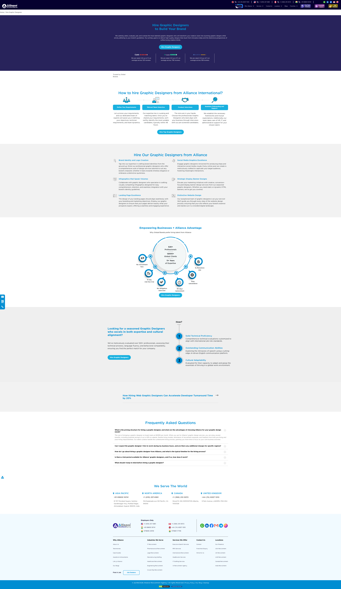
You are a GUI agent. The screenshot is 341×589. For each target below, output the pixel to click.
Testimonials (117, 548)
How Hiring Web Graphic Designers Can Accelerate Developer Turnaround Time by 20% (168, 397)
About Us (116, 544)
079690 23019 (149, 531)
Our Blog (199, 583)
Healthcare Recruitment (154, 561)
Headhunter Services (179, 557)
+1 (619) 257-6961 (151, 497)
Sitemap (206, 583)
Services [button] (259, 6)
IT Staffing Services (179, 561)
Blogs (286, 6)
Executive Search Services (181, 544)
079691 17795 (176, 531)
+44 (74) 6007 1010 (243, 2)
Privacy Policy (189, 583)
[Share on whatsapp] (324, 2)
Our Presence (219, 544)
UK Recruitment (220, 553)
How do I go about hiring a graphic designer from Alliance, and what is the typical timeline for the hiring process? (160, 451)
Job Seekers (131, 572)
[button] (239, 6)
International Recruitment (181, 553)
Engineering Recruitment (155, 565)
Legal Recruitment (153, 553)
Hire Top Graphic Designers (170, 132)
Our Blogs (116, 565)
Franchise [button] (293, 6)
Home (2, 12)
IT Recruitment (151, 544)
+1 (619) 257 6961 (264, 2)
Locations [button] (277, 6)
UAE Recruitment (220, 557)
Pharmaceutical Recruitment (156, 548)
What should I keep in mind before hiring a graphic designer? (139, 463)
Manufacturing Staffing (154, 557)
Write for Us (200, 553)
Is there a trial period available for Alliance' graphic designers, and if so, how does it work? (151, 457)
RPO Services (177, 548)
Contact (269, 6)
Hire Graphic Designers (170, 47)
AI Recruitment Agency (180, 565)
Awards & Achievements (120, 557)
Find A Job (117, 572)
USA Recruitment (220, 548)
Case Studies (117, 553)
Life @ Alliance (117, 561)
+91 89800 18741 (306, 2)
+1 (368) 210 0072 (285, 2)
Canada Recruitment (221, 561)
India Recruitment (220, 565)
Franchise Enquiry (202, 548)
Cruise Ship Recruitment (154, 570)
